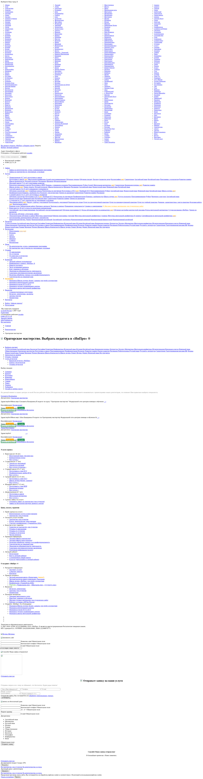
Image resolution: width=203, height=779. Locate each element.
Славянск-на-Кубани (160, 29)
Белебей (7, 47)
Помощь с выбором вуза (31, 193)
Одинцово (107, 78)
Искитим (57, 40)
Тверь (156, 54)
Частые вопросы (15, 535)
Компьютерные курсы (17, 458)
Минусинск (108, 12)
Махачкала (58, 142)
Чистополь (157, 113)
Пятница (12, 239)
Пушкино (107, 115)
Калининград (59, 49)
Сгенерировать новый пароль (20, 557)
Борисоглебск (9, 69)
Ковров (57, 79)
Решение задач (14, 206)
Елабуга (57, 15)
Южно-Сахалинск (159, 132)
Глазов (7, 122)
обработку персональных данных (41, 696)
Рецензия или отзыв (75, 202)
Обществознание (11, 225)
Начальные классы (172, 223)
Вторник (12, 233)
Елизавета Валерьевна (9, 396)
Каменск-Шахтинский (62, 54)
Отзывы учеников (11, 357)
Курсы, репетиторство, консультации (22, 521)
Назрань (107, 29)
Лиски (57, 129)
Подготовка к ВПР (38, 185)
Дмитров (8, 139)
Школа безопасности (16, 181)
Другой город (158, 139)
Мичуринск (108, 17)
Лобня (57, 130)
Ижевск (57, 35)
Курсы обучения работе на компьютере (97, 210)
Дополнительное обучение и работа (22, 216)
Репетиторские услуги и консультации (23, 514)
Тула (155, 71)
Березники (8, 57)
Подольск (107, 105)
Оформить (5, 771)
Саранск (156, 5)
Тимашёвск (157, 56)
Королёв (57, 88)
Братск (7, 73)
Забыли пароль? (16, 303)
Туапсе (156, 68)
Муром (106, 22)
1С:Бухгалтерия (11, 223)
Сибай (156, 25)
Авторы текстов (15, 296)
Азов (6, 7)
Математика (129, 223)
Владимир (8, 93)
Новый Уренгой (109, 68)
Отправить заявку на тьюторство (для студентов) (27, 501)
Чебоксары (157, 101)
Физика (190, 225)
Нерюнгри (107, 37)
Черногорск (157, 110)
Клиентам (8, 259)
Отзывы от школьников (17, 529)
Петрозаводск (108, 103)
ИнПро (3, 147)
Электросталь (158, 127)
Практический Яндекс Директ (20, 219)
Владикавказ (9, 91)
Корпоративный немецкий (81, 219)
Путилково (107, 113)
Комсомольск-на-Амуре (62, 84)
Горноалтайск (9, 123)
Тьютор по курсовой (16, 465)
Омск (106, 83)
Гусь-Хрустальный (11, 132)
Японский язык (94, 227)
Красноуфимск (59, 101)
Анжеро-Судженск (11, 18)
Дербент (7, 134)
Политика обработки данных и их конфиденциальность (29, 275)
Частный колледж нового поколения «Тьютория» (27, 579)
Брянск (7, 74)
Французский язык (99, 187)
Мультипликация (60, 181)
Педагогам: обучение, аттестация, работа (24, 214)
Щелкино (157, 123)
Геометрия (49, 223)
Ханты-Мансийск (159, 93)
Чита (155, 115)
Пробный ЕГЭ (48, 196)
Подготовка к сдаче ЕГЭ (18, 471)
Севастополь (158, 13)
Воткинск (8, 110)
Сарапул (156, 7)
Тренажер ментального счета (19, 596)
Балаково (8, 35)
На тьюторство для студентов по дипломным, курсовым (29, 248)
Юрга (156, 134)
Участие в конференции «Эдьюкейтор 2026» (25, 523)
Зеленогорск (59, 27)
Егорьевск (58, 10)
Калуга (57, 51)
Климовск (58, 74)
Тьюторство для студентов (18, 516)
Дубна (57, 7)
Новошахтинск (109, 66)
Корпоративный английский (42, 219)
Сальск (106, 139)
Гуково (7, 130)
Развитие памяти (185, 179)
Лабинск (57, 120)
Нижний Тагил (109, 47)
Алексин (8, 10)
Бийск (7, 61)
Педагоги (8, 221)
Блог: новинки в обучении (18, 269)
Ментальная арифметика (37, 179)
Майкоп (57, 140)
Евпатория (58, 8)
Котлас (57, 91)
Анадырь (8, 13)
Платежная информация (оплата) (21, 550)
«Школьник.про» (37, 585)
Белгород (8, 46)
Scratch (90, 185)
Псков (106, 112)
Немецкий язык (112, 187)
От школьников (15, 252)
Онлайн (21, 408)
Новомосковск (108, 54)
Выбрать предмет (11, 347)
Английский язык (140, 179)
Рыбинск (107, 132)
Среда (11, 235)
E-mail (23, 646)
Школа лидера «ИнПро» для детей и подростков (26, 581)
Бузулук (7, 79)
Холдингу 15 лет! (15, 570)
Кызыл (57, 118)
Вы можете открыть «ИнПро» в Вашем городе (17, 145)
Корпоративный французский (102, 219)
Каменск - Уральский (61, 52)
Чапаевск (157, 100)
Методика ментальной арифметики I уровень (91, 216)
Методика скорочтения (44, 216)
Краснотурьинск (60, 100)
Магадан (57, 137)
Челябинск (157, 103)
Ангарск (7, 17)
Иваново (57, 32)
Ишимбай (58, 44)
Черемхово (157, 105)
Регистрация (9, 305)
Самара (106, 140)
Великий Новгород (11, 84)
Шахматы (50, 181)
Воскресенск (9, 108)
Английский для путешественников (22, 210)
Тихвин (156, 57)
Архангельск (9, 29)
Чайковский (158, 98)
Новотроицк (108, 59)
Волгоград (8, 95)
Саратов (156, 8)
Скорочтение (129, 179)
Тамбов (156, 52)
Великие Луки (9, 83)
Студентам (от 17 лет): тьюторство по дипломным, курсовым (31, 200)
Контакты (8, 300)
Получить (5, 765)
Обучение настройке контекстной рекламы (129, 210)
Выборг (7, 113)
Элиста (156, 129)
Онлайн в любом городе (14, 389)
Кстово (57, 108)
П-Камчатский (109, 91)
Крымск (57, 107)
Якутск (156, 135)
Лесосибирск (59, 125)
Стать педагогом (11, 359)
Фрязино (157, 90)
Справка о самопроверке (93, 206)
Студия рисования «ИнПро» (178, 210)
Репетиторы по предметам (51, 191)
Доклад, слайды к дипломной (37, 202)
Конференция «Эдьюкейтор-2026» (21, 583)
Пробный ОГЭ (84, 191)
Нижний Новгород (110, 46)
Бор (6, 68)
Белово (7, 49)
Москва (106, 18)
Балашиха (8, 39)
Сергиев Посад (158, 18)
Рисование (42, 181)
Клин (56, 76)
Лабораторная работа (27, 206)
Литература (114, 223)
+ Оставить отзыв (15, 258)
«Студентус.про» (50, 585)
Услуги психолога (124, 196)
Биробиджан (9, 62)
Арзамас (7, 22)
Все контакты (10, 164)
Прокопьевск (108, 108)
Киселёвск (58, 71)
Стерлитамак (158, 42)
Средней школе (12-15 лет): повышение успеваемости (28, 189)
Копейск (57, 86)
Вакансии (8, 290)
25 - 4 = (23, 710)
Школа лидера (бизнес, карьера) (20, 480)
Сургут (156, 46)
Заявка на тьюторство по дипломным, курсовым (26, 172)
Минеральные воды (110, 10)
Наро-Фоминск (109, 32)
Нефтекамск (108, 39)
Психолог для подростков (49, 193)
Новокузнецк (108, 51)
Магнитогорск (59, 139)
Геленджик (8, 120)
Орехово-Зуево (109, 88)
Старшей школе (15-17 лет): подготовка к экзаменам (28, 195)
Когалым (57, 81)
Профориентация (15, 193)
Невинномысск (109, 35)
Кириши (57, 66)
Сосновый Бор (158, 35)
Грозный (8, 125)
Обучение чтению (72, 179)
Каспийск (58, 59)
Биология (34, 223)
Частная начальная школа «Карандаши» (23, 577)
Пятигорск (107, 117)
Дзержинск (8, 135)
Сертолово (157, 23)
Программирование (75, 185)
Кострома (58, 90)
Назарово (107, 27)
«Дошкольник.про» (23, 585)
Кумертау (58, 112)
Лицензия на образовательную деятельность (25, 271)
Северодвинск (158, 15)
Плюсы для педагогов (17, 362)
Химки (156, 96)
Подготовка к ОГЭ (70, 191)
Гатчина (7, 118)
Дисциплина (5, 716)
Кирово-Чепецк (60, 69)
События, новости (16, 571)
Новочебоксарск (109, 62)
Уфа (155, 86)
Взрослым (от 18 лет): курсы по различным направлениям (30, 208)
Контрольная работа (20, 204)
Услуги (7, 174)
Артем (7, 27)
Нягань (106, 74)
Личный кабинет (12, 147)
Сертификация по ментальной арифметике (158, 216)
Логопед (121, 223)
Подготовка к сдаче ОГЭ (18, 479)
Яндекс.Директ (82, 227)
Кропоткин (58, 105)
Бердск (7, 56)
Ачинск (7, 34)
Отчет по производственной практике (123, 202)
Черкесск (157, 108)
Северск (156, 17)
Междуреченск (109, 5)
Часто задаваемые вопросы (19, 267)
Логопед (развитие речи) (102, 179)
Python (85, 185)
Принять (17, 777)
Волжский (8, 100)
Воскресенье (13, 242)
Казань (57, 47)
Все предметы (105, 227)
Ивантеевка (58, 34)
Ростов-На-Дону (109, 129)
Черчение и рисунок (158, 196)
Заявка (7, 168)
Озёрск (106, 79)
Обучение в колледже (18, 191)
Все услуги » (14, 459)
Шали (156, 118)
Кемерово (58, 61)
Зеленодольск (59, 29)
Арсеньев (8, 25)
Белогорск (8, 51)
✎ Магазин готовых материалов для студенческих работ (123, 206)
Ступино (157, 44)
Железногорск (59, 20)
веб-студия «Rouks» (18, 632)
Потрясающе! (17, 405)
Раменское (107, 118)
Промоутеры (13, 298)
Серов (156, 20)
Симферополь (158, 27)
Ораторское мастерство (26, 225)
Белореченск (9, 54)
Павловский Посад (110, 96)
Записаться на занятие (13, 355)
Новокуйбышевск (110, 52)
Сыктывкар (157, 49)
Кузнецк (57, 110)
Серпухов (157, 22)
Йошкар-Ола (59, 46)
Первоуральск (108, 100)
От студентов (14, 254)
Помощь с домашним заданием (56, 185)
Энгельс (156, 130)
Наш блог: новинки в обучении (20, 598)
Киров (57, 68)
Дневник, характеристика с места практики (173, 202)
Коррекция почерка (134, 185)
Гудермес (8, 129)
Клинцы (57, 78)
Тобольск (157, 61)
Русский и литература (148, 225)
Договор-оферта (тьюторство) (20, 538)
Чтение (34, 227)
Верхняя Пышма (10, 86)
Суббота (12, 240)
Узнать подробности (8, 410)
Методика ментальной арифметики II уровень (124, 216)
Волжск (7, 98)
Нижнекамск (108, 44)
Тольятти (157, 62)
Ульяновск (157, 78)
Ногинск (107, 69)
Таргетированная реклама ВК (176, 225)
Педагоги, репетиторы (17, 589)
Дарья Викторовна (7, 428)
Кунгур (57, 113)
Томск (156, 64)
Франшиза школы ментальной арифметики (24, 288)
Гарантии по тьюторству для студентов (23, 527)
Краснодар (58, 95)
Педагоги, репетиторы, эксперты (21, 294)
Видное (7, 88)
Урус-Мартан (158, 79)
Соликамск (157, 32)
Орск (106, 90)
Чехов (156, 112)
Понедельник (17, 231)
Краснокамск (59, 98)
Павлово (107, 95)
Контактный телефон (28, 643)
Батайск (7, 44)
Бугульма (8, 76)
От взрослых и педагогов (18, 256)
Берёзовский (9, 59)
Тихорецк (157, 59)
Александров (9, 8)
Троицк (156, 66)
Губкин (7, 127)
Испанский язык (70, 223)
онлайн (29, 153)
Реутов (106, 122)
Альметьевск (9, 12)
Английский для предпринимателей (49, 210)
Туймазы (157, 69)
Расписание (9, 229)
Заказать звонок (6, 318)
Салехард (107, 137)
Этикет (74, 227)
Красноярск (58, 103)
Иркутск (57, 39)
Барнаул (7, 42)
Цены (7, 244)
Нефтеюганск (108, 40)
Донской (57, 5)
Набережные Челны (110, 25)
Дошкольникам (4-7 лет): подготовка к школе (25, 177)
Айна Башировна (7, 412)
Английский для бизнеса (62, 219)
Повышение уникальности (74, 206)
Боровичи (8, 71)
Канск (57, 57)
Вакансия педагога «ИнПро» (19, 361)
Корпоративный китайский (123, 219)
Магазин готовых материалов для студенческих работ (28, 600)
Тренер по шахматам (66, 193)
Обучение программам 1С (71, 210)
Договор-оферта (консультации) (20, 540)
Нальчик (107, 30)
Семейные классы (35, 191)
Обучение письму (86, 179)
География (41, 223)
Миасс (106, 8)
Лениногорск (59, 122)
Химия (22, 227)
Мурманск (107, 20)
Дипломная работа (17, 202)
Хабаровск (157, 91)
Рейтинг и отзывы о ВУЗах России (21, 602)
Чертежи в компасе (57, 206)
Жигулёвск (58, 22)
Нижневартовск (109, 42)
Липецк (57, 127)
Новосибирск (108, 57)
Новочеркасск (108, 64)
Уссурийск (157, 83)
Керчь (56, 62)
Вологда (7, 101)
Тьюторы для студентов (17, 591)
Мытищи (107, 23)
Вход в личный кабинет (18, 556)
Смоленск (157, 30)
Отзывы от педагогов (17, 533)
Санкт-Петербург (109, 142)
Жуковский (58, 23)
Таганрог (157, 51)
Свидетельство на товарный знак (21, 277)
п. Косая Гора (108, 93)
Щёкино (156, 125)
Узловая (156, 74)
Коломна (57, 83)
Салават (106, 135)
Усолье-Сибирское (160, 81)
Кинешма (58, 64)
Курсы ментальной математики (156, 210)
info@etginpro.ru (6, 320)
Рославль (107, 125)
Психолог (81, 225)
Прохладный (108, 110)
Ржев (106, 123)
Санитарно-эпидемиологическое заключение (25, 273)
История (79, 223)
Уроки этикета (29, 187)
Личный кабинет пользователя (20, 261)
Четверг (12, 237)
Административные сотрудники (21, 292)
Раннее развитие (104, 225)
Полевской (107, 107)
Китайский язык (154, 179)
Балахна (7, 37)
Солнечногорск (159, 34)
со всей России (6, 311)
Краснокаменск (59, 96)
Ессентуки (58, 18)
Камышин (58, 56)
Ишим (57, 42)
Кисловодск (58, 73)
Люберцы (58, 135)
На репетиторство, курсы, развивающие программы (28, 246)
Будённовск (8, 78)
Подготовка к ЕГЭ (33, 196)
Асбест (7, 30)
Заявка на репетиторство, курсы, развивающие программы (30, 170)
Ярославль (157, 137)
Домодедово (9, 142)
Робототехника (124, 225)
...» (105, 401)
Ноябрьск (107, 73)
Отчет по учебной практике (147, 202)
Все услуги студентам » (17, 467)
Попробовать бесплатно (25, 410)
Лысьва (57, 132)
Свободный (157, 12)
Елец (56, 17)
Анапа (7, 15)
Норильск (107, 71)
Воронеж (8, 107)
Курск (56, 117)
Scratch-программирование (56, 179)
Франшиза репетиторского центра (21, 282)
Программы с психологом (169, 179)
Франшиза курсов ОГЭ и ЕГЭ (20, 284)
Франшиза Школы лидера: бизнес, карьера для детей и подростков (33, 280)
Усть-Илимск (158, 84)
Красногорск (59, 93)
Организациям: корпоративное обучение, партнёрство (29, 218)
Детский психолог (31, 181)
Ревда (106, 120)
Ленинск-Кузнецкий (61, 123)
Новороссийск (108, 56)
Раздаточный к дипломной (58, 202)
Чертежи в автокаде (43, 206)
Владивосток (9, 90)
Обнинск (107, 76)
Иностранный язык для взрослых (21, 456)
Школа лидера (16, 187)
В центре (10, 408)
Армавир (8, 23)
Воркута (7, 105)
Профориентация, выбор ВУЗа (20, 473)
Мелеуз (106, 7)
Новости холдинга (16, 265)
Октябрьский (108, 81)
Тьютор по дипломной (17, 463)
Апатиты (8, 20)
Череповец (157, 107)
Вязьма (7, 117)
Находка (107, 34)
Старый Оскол (158, 40)
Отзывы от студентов (17, 531)
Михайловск (108, 15)
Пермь (106, 101)
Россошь (107, 127)
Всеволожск (9, 112)
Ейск (56, 12)
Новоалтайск (108, 49)
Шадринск (157, 117)
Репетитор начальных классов (20, 185)
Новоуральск (108, 61)
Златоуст (57, 30)
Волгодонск (9, 96)
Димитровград (9, 137)
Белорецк (8, 52)
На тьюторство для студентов (11, 767)
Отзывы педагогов (16, 364)
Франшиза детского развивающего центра (24, 286)
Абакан (7, 5)
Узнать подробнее (7, 777)
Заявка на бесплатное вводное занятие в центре (26, 503)
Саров (156, 10)
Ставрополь (157, 39)
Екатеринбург (59, 13)
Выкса (7, 115)
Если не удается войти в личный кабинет (24, 559)
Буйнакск (8, 81)
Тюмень (156, 73)
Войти (7, 303)
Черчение (28, 227)
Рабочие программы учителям (63, 216)
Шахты (156, 120)
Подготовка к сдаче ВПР (18, 486)
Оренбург (107, 86)
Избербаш (58, 37)
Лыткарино (58, 134)
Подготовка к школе (18, 179)
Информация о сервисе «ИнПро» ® (22, 263)
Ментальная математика (104, 185)
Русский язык (134, 225)
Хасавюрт (157, 95)
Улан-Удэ (157, 76)
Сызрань (156, 47)
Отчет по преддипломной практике (96, 202)
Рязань (106, 134)
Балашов (8, 40)
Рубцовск (107, 130)
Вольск (7, 103)
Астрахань (8, 32)
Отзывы (8, 250)
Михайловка (108, 13)
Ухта (155, 88)
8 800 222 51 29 (6, 316)
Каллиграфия (117, 179)
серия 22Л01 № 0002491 (42, 624)
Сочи (155, 37)
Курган (57, 115)
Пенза (106, 98)
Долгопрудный (10, 140)
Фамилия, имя (26, 641)
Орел (106, 84)
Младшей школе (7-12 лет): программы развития (26, 183)
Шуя (155, 122)
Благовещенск (9, 66)
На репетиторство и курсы (32, 767)
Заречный (58, 25)
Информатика (58, 223)
